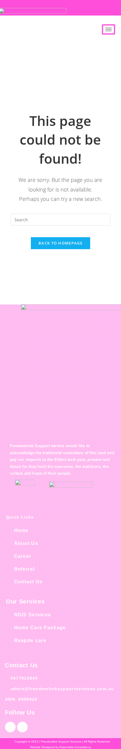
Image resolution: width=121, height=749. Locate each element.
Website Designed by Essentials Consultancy (60, 747)
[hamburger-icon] (108, 29)
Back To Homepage (60, 243)
